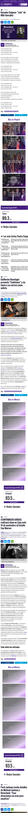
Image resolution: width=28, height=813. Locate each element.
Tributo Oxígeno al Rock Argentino (14, 474)
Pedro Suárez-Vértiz (17, 391)
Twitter (21, 115)
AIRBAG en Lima (12, 659)
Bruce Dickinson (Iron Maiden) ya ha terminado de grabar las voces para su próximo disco (14, 742)
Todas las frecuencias (16, 222)
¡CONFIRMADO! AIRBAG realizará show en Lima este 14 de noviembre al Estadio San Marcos (14, 409)
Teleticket (13, 655)
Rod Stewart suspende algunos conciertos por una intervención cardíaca (14, 441)
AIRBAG (6, 659)
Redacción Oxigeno (9, 43)
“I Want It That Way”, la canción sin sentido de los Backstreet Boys (14, 194)
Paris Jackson (4, 803)
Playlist (6, 9)
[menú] (2, 4)
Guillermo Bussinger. (6, 355)
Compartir (8, 115)
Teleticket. (3, 538)
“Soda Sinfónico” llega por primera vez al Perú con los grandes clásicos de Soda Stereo (14, 460)
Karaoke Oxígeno (8, 111)
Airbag (25, 632)
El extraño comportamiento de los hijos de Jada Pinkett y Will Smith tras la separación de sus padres (14, 142)
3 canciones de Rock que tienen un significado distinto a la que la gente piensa (14, 180)
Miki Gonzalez (15, 111)
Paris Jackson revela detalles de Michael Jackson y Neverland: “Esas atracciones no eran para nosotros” (14, 422)
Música (5, 276)
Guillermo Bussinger (21, 293)
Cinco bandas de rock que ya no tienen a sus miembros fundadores (14, 161)
